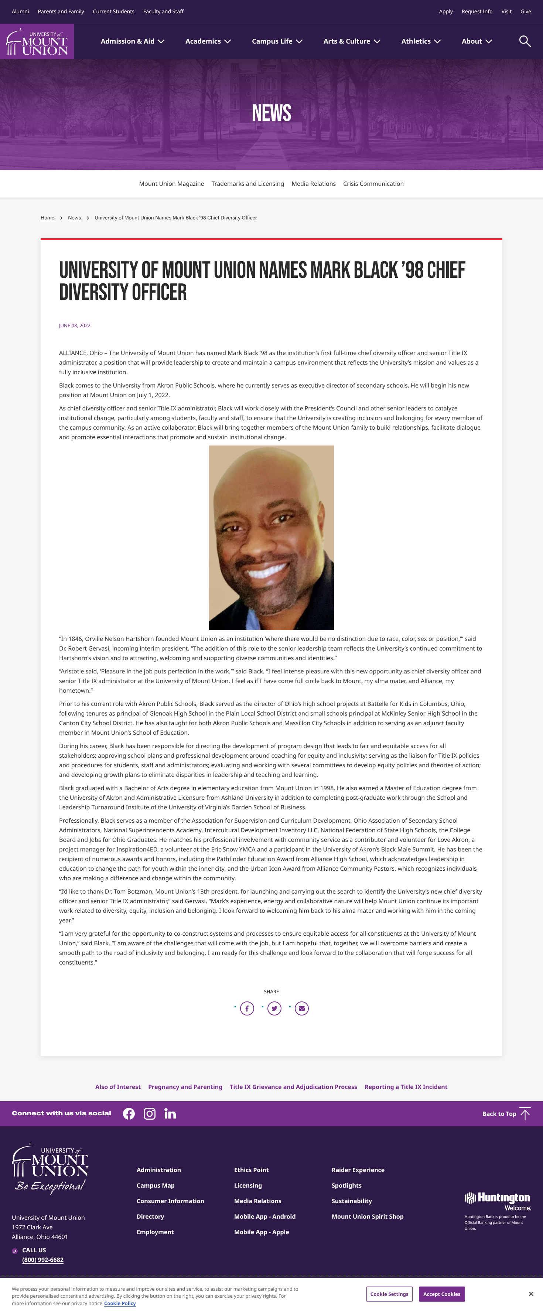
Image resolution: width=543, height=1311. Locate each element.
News (74, 217)
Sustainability (352, 1201)
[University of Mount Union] (37, 41)
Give (525, 11)
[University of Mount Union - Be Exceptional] (50, 1169)
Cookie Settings (389, 1293)
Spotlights (347, 1185)
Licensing (248, 1185)
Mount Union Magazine (171, 184)
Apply (446, 11)
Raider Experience (358, 1170)
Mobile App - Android (265, 1216)
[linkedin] (170, 1114)
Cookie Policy (120, 1303)
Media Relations (313, 184)
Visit (507, 11)
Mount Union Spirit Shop (368, 1216)
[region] (271, 1294)
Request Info (477, 11)
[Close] (531, 1294)
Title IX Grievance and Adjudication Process (293, 1087)
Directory (150, 1216)
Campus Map (156, 1185)
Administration (159, 1170)
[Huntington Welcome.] (498, 1201)
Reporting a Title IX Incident (406, 1087)
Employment (155, 1232)
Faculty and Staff (163, 11)
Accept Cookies (441, 1293)
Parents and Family (61, 11)
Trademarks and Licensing (248, 184)
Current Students (113, 11)
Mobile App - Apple (261, 1232)
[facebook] (129, 1114)
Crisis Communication (373, 184)
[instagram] (150, 1114)
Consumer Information (170, 1201)
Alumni (20, 11)
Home (47, 217)
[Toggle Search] (525, 41)
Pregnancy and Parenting (185, 1087)
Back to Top (499, 1114)
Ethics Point (251, 1170)
